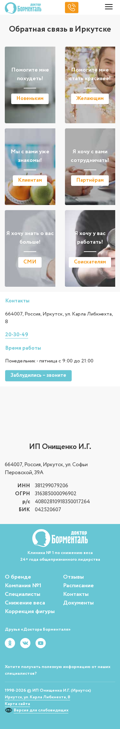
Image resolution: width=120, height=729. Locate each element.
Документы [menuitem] (78, 603)
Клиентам (30, 180)
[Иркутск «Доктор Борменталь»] (23, 7)
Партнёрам (90, 180)
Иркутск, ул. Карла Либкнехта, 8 (37, 697)
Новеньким (30, 99)
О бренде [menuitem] (18, 577)
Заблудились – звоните (38, 375)
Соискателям (90, 262)
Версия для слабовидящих (41, 710)
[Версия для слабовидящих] (9, 710)
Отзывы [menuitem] (73, 577)
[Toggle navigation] (108, 8)
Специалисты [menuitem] (22, 594)
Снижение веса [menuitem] (25, 603)
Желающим (90, 99)
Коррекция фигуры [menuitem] (30, 611)
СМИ (29, 262)
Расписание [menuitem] (78, 585)
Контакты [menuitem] (76, 594)
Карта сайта (17, 704)
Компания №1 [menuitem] (23, 585)
